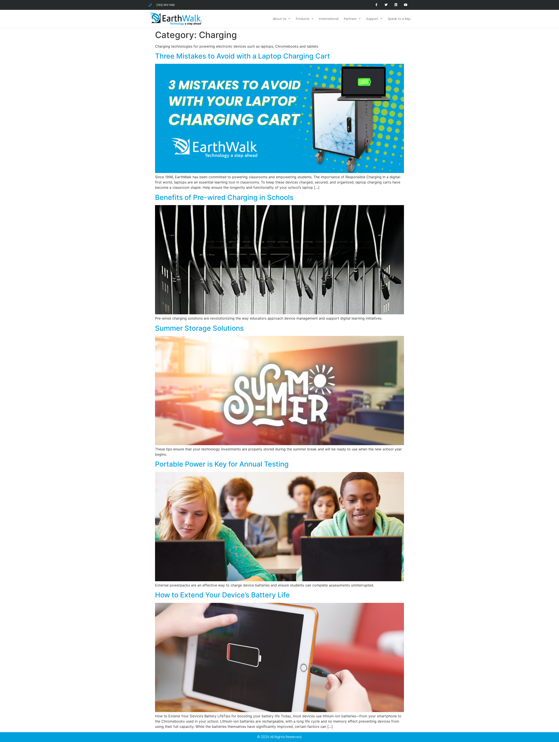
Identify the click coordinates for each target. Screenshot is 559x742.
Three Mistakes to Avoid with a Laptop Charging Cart (242, 56)
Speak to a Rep (399, 19)
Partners (350, 19)
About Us (279, 19)
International (328, 19)
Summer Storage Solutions (199, 328)
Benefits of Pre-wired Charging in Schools (224, 197)
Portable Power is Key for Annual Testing (222, 464)
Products (302, 19)
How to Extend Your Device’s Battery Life (222, 595)
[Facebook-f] (376, 5)
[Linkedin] (396, 5)
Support (372, 19)
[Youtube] (406, 5)
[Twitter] (386, 5)
